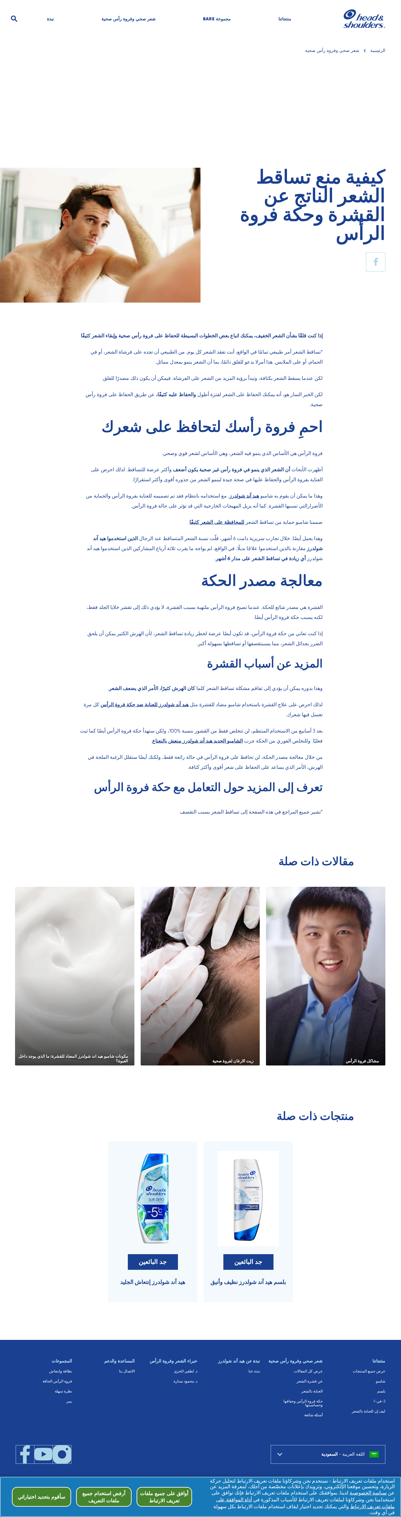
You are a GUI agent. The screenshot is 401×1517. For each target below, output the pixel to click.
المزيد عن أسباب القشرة (265, 663)
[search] (28, 18)
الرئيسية (377, 50)
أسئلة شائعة (313, 1415)
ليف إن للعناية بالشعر (368, 1411)
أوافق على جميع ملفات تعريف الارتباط (164, 1497)
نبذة (50, 19)
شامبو (380, 1381)
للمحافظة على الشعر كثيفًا (217, 522)
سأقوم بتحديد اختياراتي (41, 1496)
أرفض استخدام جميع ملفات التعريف (103, 1497)
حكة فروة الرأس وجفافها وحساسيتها (303, 1403)
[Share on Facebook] (375, 262)
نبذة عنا (254, 1371)
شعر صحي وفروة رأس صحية (129, 19)
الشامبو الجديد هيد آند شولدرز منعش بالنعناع (197, 741)
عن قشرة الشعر (310, 1381)
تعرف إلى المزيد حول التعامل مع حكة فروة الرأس (208, 787)
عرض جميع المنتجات (369, 1371)
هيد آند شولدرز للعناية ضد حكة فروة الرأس (145, 704)
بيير (69, 1401)
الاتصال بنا (127, 1371)
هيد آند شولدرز (244, 496)
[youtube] (43, 1454)
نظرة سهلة (63, 1391)
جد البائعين (248, 1262)
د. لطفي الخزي (185, 1371)
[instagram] (62, 1454)
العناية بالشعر (312, 1391)
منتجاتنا (285, 19)
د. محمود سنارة (185, 1381)
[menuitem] (285, 18)
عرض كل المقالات (308, 1371)
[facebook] (25, 1454)
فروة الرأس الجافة (57, 1381)
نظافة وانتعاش (60, 1371)
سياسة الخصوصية (368, 1492)
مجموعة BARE (217, 19)
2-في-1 (379, 1401)
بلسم (381, 1391)
